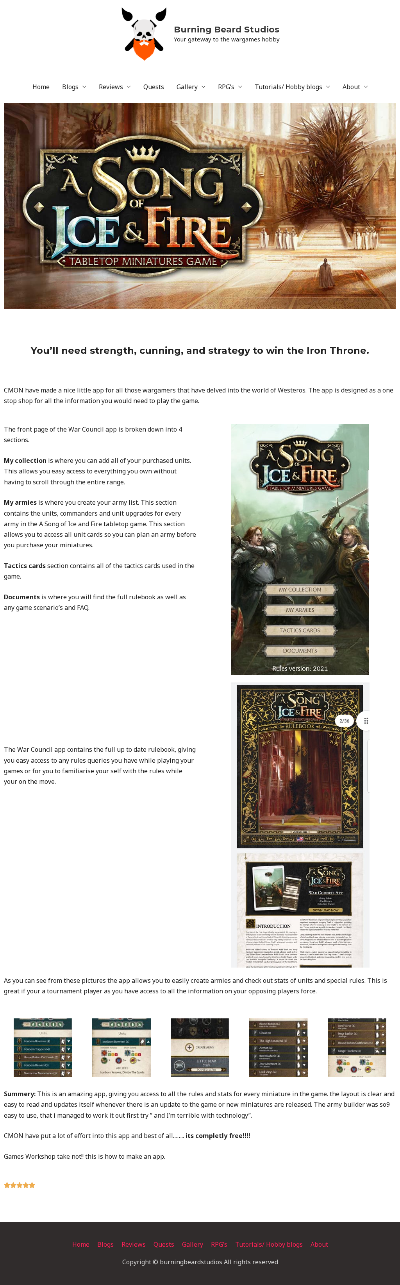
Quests (153, 86)
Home (41, 86)
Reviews (111, 86)
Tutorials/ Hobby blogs (288, 86)
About (351, 86)
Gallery (187, 86)
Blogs (70, 86)
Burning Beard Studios (226, 29)
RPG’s (226, 86)
